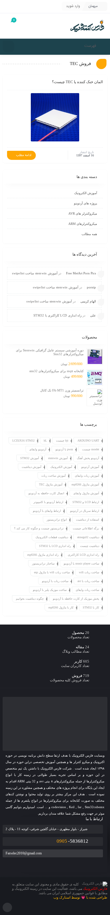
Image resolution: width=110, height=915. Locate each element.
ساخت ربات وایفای (87, 589)
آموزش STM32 (29, 458)
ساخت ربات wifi (89, 572)
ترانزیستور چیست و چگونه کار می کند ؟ (39, 528)
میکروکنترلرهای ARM (82, 223)
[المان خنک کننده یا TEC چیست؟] (55, 117)
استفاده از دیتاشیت (87, 519)
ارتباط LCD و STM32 (85, 502)
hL (45, 440)
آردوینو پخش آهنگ (88, 458)
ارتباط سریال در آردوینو (84, 510)
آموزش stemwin (58, 458)
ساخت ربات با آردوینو (55, 581)
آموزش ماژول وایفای (86, 493)
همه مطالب (89, 234)
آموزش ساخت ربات (53, 475)
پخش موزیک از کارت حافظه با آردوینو (76, 598)
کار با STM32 (91, 607)
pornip (91, 287)
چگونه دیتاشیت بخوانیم (30, 598)
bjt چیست (62, 440)
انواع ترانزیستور (57, 519)
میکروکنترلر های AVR (82, 213)
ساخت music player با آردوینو (81, 563)
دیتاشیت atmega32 (88, 537)
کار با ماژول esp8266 (61, 607)
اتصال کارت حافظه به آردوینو (46, 493)
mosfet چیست (90, 449)
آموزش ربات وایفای (87, 475)
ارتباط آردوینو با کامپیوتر (48, 502)
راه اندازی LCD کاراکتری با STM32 (57, 315)
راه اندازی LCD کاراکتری (83, 554)
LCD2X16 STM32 (23, 440)
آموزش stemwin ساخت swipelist (34, 273)
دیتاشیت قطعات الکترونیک (51, 537)
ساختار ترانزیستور (43, 563)
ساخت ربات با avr (88, 581)
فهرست (90, 45)
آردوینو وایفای (37, 449)
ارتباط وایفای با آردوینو (47, 510)
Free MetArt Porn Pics (81, 273)
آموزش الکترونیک (85, 193)
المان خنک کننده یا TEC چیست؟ (77, 82)
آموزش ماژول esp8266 (85, 484)
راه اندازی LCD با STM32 (55, 546)
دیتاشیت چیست (89, 546)
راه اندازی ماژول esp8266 (43, 554)
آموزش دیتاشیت (31, 466)
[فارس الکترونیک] (87, 25)
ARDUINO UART (88, 440)
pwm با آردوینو (64, 449)
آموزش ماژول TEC (50, 484)
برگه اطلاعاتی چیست (86, 528)
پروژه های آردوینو (85, 203)
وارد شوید (73, 6)
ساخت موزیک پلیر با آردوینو (50, 589)
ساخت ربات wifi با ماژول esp (52, 572)
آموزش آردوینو (90, 466)
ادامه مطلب (23, 155)
